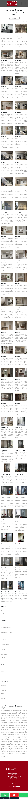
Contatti (14, 783)
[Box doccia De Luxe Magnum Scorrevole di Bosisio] (7, 537)
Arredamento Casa (13, 13)
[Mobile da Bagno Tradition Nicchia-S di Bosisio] (7, 490)
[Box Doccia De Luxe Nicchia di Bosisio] (21, 585)
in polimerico (4, 654)
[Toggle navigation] (23, 3)
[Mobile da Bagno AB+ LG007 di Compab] (7, 54)
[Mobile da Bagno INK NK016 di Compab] (7, 230)
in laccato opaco (5, 647)
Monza (2, 696)
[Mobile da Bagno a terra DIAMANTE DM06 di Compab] (7, 421)
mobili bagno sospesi (6, 632)
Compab (3, 613)
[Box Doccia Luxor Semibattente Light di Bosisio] (7, 444)
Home (5, 13)
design (2, 671)
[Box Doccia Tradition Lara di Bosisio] (21, 421)
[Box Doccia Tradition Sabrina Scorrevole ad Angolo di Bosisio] (7, 468)
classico (3, 668)
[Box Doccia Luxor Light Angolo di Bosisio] (21, 444)
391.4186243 (14, 778)
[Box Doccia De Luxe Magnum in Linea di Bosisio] (21, 513)
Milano (2, 693)
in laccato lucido (5, 644)
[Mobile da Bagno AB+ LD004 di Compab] (7, 181)
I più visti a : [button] (5, 681)
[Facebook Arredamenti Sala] (14, 781)
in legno (3, 649)
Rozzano (3, 698)
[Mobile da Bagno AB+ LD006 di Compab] (7, 155)
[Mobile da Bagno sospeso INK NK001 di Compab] (21, 397)
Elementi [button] (4, 621)
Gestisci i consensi (14, 798)
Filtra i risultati (13, 18)
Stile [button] (2, 664)
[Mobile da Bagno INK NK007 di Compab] (21, 325)
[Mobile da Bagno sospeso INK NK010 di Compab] (7, 301)
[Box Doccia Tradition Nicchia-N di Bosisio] (21, 468)
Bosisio (2, 610)
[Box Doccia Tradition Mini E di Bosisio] (7, 513)
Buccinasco (4, 685)
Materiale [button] (4, 640)
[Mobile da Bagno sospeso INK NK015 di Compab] (21, 230)
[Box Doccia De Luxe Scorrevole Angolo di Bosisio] (7, 561)
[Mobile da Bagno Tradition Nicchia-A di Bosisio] (21, 490)
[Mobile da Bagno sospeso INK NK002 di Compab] (21, 372)
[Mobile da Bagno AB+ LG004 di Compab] (21, 80)
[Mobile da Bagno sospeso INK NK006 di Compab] (7, 350)
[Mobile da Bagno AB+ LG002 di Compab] (21, 130)
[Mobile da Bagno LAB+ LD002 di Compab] (7, 205)
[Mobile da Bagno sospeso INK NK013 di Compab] (21, 254)
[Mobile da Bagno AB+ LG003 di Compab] (21, 105)
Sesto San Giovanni (6, 701)
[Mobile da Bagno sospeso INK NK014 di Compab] (7, 254)
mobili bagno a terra (6, 627)
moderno (3, 674)
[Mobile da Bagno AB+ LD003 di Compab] (21, 181)
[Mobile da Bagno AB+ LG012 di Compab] (21, 28)
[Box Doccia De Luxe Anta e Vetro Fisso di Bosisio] (7, 585)
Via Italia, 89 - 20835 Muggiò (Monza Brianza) (15, 777)
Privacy (2, 798)
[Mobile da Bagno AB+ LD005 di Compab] (21, 155)
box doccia (4, 625)
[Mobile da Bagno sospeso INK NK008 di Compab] (7, 325)
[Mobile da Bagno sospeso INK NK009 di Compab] (21, 301)
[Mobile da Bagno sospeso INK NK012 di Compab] (7, 277)
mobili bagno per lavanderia (8, 630)
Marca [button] (3, 606)
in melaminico (4, 652)
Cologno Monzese (5, 688)
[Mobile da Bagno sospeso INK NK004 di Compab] (7, 372)
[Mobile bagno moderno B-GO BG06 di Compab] (7, 28)
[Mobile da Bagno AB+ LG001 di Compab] (7, 130)
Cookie (6, 798)
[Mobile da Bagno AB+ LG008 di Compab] (21, 54)
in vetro (3, 657)
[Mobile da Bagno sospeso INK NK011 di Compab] (21, 277)
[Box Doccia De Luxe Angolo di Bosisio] (21, 561)
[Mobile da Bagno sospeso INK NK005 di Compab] (21, 350)
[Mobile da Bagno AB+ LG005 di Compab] (7, 105)
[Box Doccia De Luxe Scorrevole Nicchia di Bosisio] (21, 537)
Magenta (3, 690)
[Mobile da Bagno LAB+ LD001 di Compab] (21, 205)
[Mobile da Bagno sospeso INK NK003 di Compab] (7, 397)
